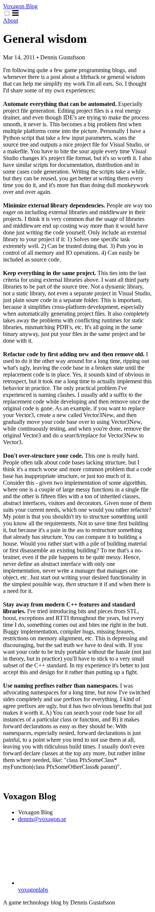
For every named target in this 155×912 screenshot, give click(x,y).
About (10, 20)
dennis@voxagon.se (42, 819)
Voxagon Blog (20, 6)
